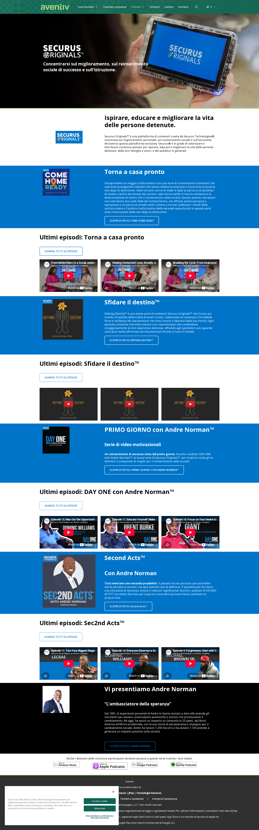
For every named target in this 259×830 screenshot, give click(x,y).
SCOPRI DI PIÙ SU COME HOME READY (132, 220)
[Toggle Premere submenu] (143, 7)
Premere (136, 7)
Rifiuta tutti (99, 808)
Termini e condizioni (132, 798)
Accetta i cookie (99, 801)
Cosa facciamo (85, 7)
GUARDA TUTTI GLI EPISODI (61, 251)
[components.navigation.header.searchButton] (196, 7)
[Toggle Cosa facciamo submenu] (96, 7)
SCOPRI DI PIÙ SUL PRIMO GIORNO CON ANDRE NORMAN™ (144, 470)
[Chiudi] (113, 791)
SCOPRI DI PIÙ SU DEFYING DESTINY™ (131, 340)
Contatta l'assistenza (164, 798)
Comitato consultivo (114, 7)
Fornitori (155, 7)
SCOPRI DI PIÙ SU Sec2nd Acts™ (128, 606)
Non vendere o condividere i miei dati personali (100, 816)
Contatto (183, 7)
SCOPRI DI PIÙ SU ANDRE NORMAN (130, 746)
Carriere (168, 7)
